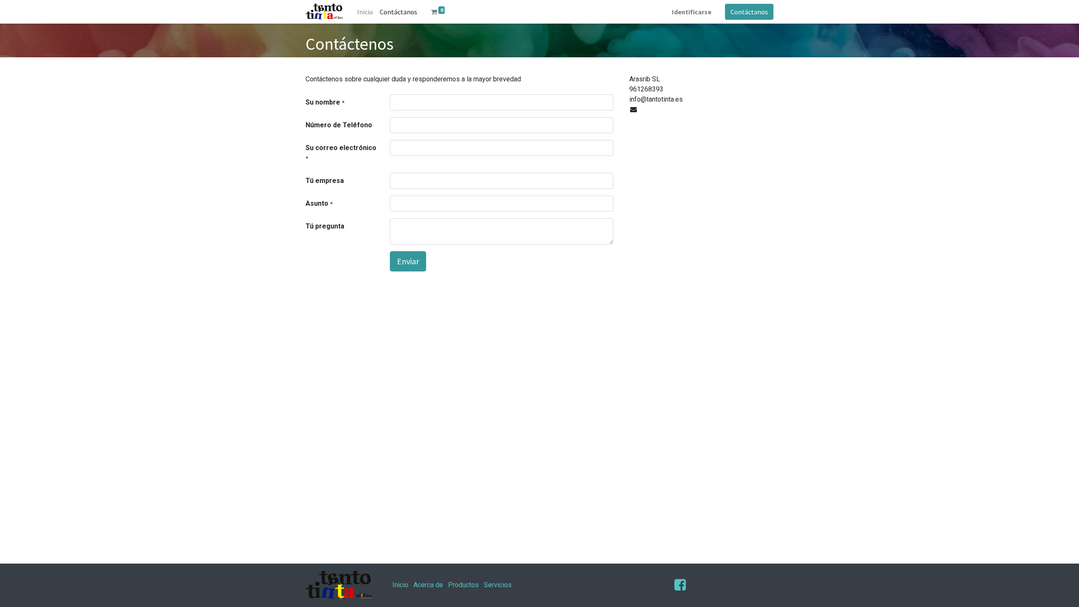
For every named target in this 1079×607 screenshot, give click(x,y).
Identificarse (691, 12)
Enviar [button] (408, 261)
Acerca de (428, 585)
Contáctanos (749, 12)
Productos (463, 585)
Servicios (498, 585)
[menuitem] (365, 11)
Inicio (400, 585)
